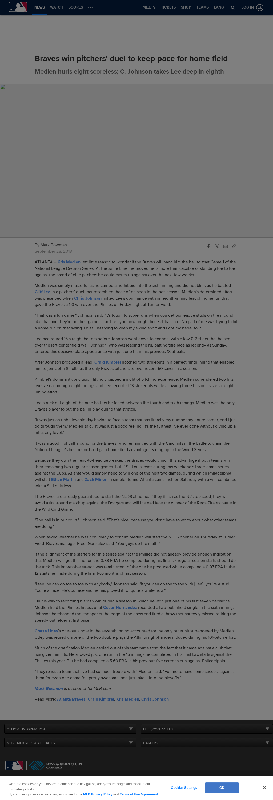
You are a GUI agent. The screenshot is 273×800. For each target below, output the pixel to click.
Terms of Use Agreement (139, 794)
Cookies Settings (184, 787)
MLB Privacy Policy (98, 794)
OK (221, 787)
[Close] (264, 787)
